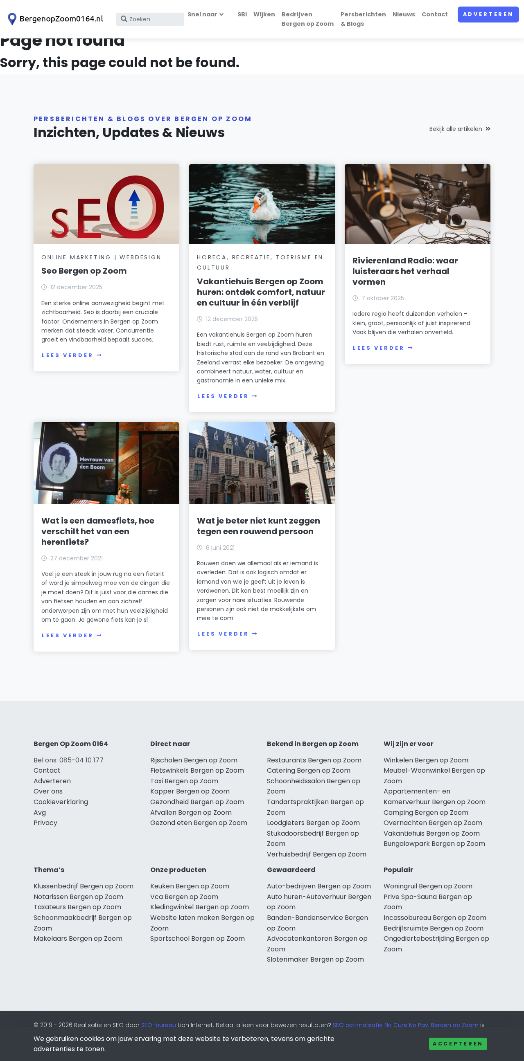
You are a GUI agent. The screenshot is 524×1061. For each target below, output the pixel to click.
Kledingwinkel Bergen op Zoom (199, 907)
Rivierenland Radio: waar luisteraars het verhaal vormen (405, 271)
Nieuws (404, 14)
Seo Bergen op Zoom (84, 270)
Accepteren (458, 1043)
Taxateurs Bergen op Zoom (77, 907)
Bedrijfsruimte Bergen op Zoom (433, 928)
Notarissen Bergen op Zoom (78, 896)
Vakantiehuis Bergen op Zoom (432, 833)
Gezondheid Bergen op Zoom (197, 802)
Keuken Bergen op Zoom (189, 886)
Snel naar (202, 14)
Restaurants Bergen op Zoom (314, 760)
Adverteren (488, 14)
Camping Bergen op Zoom (426, 812)
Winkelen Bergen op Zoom (426, 760)
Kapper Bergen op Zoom (190, 791)
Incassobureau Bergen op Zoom (435, 917)
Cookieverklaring (61, 802)
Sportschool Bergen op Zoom (197, 938)
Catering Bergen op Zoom (308, 770)
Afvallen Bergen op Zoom (191, 812)
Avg (40, 812)
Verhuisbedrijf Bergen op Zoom (316, 854)
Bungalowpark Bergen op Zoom (434, 843)
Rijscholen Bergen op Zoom (193, 760)
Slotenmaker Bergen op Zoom (315, 959)
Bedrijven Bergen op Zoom (308, 19)
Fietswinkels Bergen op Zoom (197, 770)
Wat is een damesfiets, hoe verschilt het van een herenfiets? (97, 531)
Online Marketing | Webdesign (101, 257)
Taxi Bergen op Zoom (184, 781)
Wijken (264, 14)
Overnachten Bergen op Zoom (433, 822)
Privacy (45, 822)
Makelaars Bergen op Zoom (78, 938)
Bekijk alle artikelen (455, 129)
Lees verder (67, 355)
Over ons (48, 791)
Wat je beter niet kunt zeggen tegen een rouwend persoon (258, 526)
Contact (435, 14)
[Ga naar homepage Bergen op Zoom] (54, 19)
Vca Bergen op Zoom (184, 896)
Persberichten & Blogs (363, 19)
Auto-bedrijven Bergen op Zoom (319, 886)
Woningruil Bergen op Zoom (428, 886)
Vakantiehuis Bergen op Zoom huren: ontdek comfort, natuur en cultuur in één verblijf (261, 292)
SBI (242, 14)
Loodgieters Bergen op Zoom (313, 822)
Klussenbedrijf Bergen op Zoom (83, 886)
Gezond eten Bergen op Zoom (198, 822)
